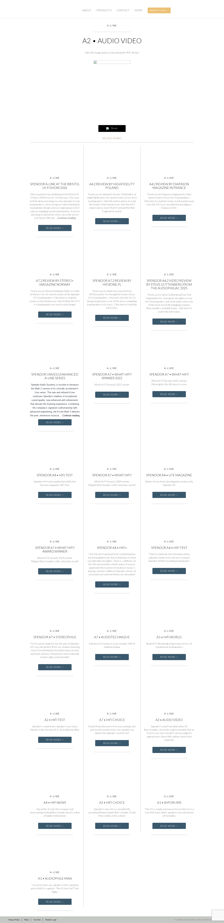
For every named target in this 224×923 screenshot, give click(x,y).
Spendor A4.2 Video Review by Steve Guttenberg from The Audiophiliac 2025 (169, 284)
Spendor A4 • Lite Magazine (169, 475)
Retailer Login (51, 920)
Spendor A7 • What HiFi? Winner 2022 (112, 376)
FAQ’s (26, 920)
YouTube (37, 920)
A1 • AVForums (169, 802)
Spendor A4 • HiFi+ (112, 548)
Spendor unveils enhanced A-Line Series (54, 376)
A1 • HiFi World (169, 637)
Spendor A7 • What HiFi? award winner (55, 549)
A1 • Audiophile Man (55, 878)
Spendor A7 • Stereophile (54, 637)
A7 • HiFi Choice (112, 720)
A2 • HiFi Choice (112, 802)
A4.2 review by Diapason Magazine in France (169, 186)
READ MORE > (55, 228)
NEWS (139, 10)
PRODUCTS (104, 10)
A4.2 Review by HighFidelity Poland (112, 186)
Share (114, 128)
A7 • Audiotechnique (112, 637)
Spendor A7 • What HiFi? (169, 374)
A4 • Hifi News (55, 802)
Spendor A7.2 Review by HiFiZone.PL (112, 282)
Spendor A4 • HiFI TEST (55, 475)
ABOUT (87, 10)
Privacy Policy (14, 920)
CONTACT (123, 10)
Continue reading (66, 217)
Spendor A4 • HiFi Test (169, 548)
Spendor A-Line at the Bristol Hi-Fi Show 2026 (55, 186)
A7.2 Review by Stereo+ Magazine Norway (55, 282)
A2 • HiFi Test (54, 720)
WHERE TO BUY (158, 10)
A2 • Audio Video (169, 720)
